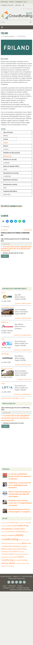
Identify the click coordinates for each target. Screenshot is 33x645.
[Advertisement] (16, 448)
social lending (22, 560)
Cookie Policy (21, 578)
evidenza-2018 (25, 539)
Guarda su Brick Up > (25, 379)
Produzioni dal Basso (8, 554)
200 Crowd (3, 522)
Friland (5, 142)
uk (18, 563)
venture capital (25, 563)
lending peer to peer (19, 546)
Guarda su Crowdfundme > (23, 335)
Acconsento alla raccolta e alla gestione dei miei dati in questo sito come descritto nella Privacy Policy (16, 248)
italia (23, 543)
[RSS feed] (31, 8)
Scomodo (27, 230)
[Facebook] (21, 8)
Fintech (3, 543)
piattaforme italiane (7, 551)
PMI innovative (20, 551)
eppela (26, 531)
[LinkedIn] (28, 8)
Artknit (5, 230)
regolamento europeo (7, 557)
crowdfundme (18, 529)
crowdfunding (10, 526)
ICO (15, 543)
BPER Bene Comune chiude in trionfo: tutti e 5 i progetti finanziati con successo (20, 503)
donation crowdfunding (16, 532)
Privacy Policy (12, 578)
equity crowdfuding (8, 535)
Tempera (20, 589)
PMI (14, 551)
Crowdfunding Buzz (9, 36)
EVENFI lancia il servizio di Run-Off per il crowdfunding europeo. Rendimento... (20, 485)
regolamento (25, 554)
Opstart (14, 549)
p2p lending (21, 549)
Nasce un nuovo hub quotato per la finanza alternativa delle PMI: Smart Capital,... (20, 494)
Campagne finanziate (7, 5)
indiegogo (18, 543)
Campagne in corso (21, 2)
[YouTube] (23, 8)
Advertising (4, 2)
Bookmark (6, 226)
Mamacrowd (7, 156)
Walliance (3, 566)
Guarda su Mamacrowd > (23, 303)
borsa (20, 522)
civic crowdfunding (26, 522)
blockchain (14, 522)
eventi (20, 539)
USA (20, 563)
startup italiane (8, 563)
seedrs (15, 560)
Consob (3, 526)
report (15, 557)
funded (8, 543)
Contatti (11, 2)
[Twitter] (26, 8)
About (5, 586)
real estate (19, 554)
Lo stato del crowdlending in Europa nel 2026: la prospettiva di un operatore (20, 476)
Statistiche (18, 5)
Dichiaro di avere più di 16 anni (13, 253)
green (12, 543)
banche (8, 522)
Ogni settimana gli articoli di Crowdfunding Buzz (15, 240)
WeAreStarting (10, 566)
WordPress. (27, 589)
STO (16, 563)
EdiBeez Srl (16, 576)
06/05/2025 (22, 36)
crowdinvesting (4, 531)
